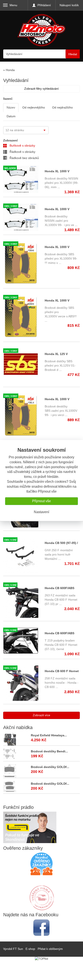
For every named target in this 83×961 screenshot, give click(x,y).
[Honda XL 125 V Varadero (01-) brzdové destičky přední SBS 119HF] (20, 366)
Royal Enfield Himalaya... (49, 735)
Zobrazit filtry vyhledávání (41, 88)
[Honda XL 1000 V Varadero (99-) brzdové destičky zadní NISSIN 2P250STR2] (20, 217)
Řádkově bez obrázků (24, 158)
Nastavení (41, 512)
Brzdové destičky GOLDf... (50, 767)
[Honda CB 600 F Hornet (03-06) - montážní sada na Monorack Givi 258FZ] (20, 683)
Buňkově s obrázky (22, 145)
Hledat (72, 54)
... (58, 187)
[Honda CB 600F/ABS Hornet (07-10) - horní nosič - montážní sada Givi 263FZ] (20, 600)
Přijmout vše (41, 501)
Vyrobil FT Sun (13, 949)
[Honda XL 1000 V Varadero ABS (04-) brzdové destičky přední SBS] (20, 317)
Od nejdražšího (62, 107)
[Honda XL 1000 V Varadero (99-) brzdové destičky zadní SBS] (20, 415)
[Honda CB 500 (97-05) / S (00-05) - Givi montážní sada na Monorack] (20, 555)
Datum (11, 116)
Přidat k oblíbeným (50, 949)
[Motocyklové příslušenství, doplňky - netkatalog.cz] (41, 907)
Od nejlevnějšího (33, 107)
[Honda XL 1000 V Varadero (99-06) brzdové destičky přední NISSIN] (20, 179)
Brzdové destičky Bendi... (49, 751)
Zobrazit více (41, 715)
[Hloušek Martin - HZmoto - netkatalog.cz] (41, 893)
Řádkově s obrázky (22, 151)
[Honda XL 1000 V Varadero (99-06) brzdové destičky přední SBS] (20, 263)
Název (11, 107)
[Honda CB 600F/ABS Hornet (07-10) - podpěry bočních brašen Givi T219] (20, 641)
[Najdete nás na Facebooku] (41, 927)
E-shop (30, 949)
